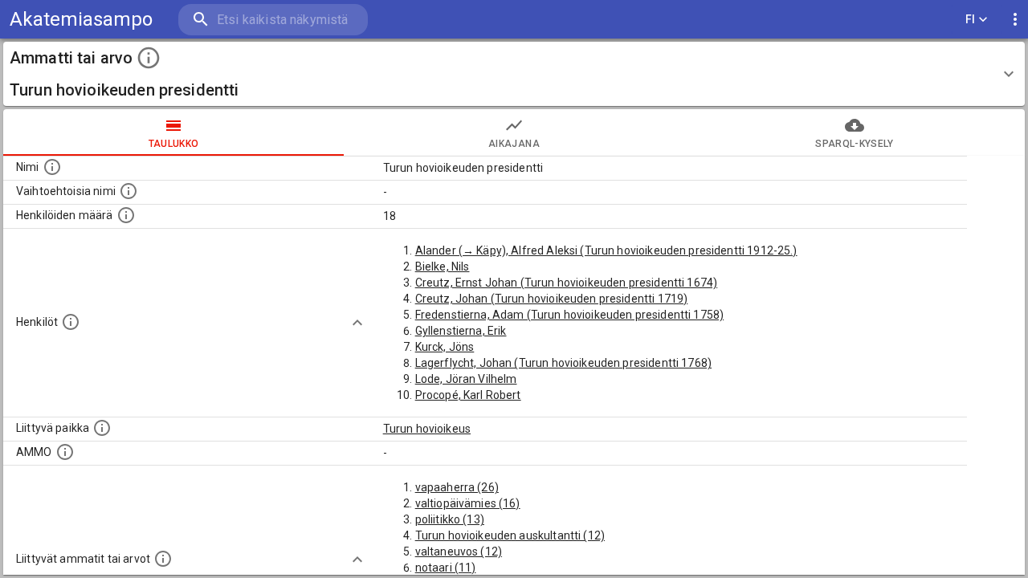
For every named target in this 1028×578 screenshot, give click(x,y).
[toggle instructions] (148, 58)
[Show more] (357, 323)
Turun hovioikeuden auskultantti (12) (510, 535)
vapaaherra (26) (457, 487)
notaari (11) (445, 567)
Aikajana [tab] (514, 143)
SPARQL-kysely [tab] (854, 143)
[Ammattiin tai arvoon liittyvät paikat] (102, 428)
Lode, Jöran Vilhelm (466, 378)
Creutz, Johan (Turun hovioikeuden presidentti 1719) (551, 298)
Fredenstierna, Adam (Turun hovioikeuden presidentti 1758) (569, 314)
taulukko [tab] (174, 143)
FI (970, 19)
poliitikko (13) (449, 519)
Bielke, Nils (442, 266)
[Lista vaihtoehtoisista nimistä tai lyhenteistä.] (128, 191)
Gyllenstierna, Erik (461, 330)
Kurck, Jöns (445, 346)
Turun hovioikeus (427, 428)
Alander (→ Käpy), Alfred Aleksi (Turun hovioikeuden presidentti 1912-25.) (606, 250)
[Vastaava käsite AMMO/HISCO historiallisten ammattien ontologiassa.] (65, 452)
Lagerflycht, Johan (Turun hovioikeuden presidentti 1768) (563, 362)
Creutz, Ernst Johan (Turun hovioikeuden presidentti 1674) (566, 282)
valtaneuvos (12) (458, 551)
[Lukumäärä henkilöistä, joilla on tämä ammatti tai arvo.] (126, 215)
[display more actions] (1015, 19)
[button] (514, 74)
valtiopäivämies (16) (467, 503)
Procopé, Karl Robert (468, 395)
